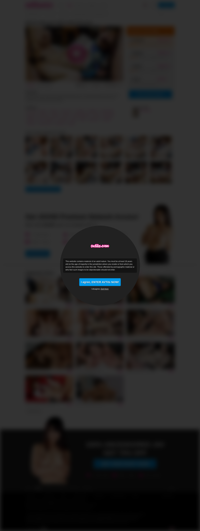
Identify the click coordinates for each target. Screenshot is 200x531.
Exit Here (105, 289)
